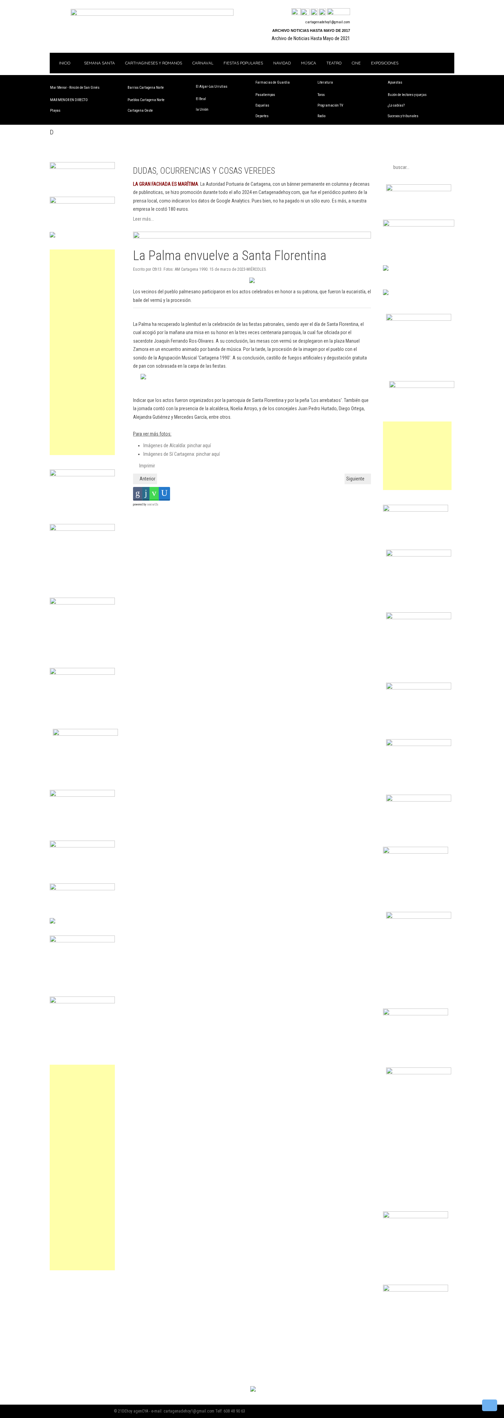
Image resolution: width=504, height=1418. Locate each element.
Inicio (64, 62)
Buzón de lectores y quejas (407, 95)
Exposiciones (384, 62)
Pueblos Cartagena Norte (146, 100)
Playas (55, 110)
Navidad (282, 62)
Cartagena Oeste (140, 110)
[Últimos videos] (314, 12)
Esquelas (262, 105)
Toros (321, 95)
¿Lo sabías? (396, 105)
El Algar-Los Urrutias (211, 86)
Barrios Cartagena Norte (146, 87)
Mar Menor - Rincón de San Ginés (74, 87)
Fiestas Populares (243, 62)
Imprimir (146, 465)
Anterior (147, 478)
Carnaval (202, 62)
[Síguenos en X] (305, 12)
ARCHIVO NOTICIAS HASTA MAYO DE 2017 (311, 30)
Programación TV (330, 105)
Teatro (333, 62)
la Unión (202, 109)
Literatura (325, 82)
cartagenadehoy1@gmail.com (327, 22)
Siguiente (355, 478)
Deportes (261, 116)
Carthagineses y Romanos (153, 62)
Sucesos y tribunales (403, 116)
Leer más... (143, 219)
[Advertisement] (82, 352)
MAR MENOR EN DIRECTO (69, 100)
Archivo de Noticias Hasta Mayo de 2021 (311, 38)
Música (308, 62)
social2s (152, 504)
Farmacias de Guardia (272, 82)
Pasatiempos (265, 95)
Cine (356, 62)
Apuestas (395, 82)
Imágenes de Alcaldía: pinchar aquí (177, 445)
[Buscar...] (338, 12)
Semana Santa (99, 62)
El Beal (201, 99)
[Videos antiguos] (322, 12)
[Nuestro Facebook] (296, 12)
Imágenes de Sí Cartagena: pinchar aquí (181, 454)
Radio (321, 116)
